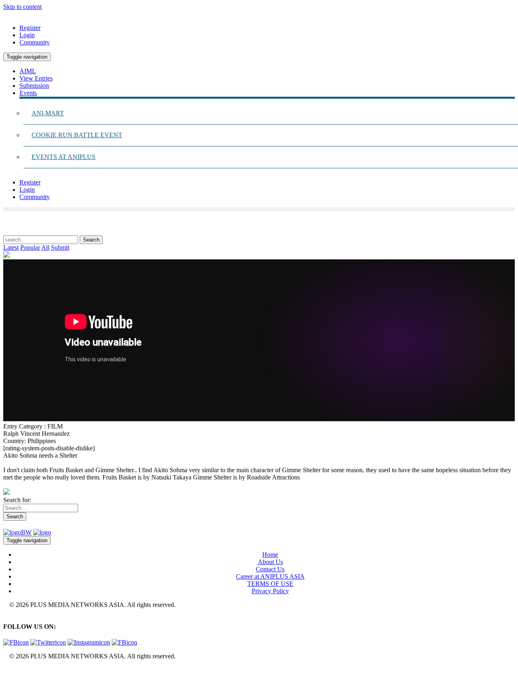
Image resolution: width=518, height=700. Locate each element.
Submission (34, 85)
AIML (27, 71)
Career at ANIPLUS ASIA (270, 576)
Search (14, 516)
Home (270, 554)
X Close (13, 669)
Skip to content (22, 6)
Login (27, 35)
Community (34, 42)
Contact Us (270, 569)
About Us (270, 561)
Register (29, 27)
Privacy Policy (270, 591)
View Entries (36, 78)
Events (28, 92)
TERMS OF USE (270, 583)
